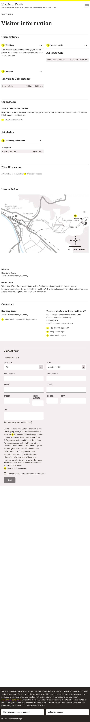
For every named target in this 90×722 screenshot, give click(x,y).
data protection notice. (11, 700)
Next (10, 480)
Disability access (34, 174)
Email (7, 385)
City (63, 396)
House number (36, 397)
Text (6, 409)
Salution (9, 362)
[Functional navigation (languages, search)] (87, 6)
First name (52, 374)
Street (7, 396)
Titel (49, 362)
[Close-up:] (45, 224)
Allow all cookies (55, 712)
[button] (22, 141)
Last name (9, 374)
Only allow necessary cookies (16, 712)
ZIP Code (50, 396)
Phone (50, 385)
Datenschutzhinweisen (24, 434)
